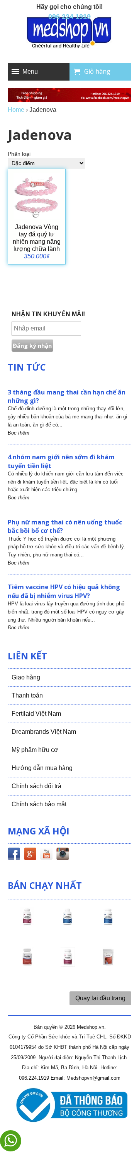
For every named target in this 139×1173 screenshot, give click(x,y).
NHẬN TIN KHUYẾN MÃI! (48, 314)
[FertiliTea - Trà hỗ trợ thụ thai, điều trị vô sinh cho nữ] (108, 964)
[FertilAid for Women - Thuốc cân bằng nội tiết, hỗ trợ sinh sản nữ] (27, 964)
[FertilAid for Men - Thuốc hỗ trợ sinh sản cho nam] (108, 923)
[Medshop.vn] (69, 33)
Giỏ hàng (97, 71)
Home (16, 109)
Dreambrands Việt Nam (44, 731)
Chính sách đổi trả (36, 786)
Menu (30, 71)
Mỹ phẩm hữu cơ (35, 750)
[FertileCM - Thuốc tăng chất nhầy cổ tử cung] (67, 964)
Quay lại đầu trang (100, 998)
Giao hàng (26, 677)
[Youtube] (46, 855)
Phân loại (19, 154)
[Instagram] (62, 855)
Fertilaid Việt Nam (36, 713)
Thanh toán (27, 695)
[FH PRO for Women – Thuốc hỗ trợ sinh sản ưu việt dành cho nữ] (27, 923)
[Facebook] (14, 855)
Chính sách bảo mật (39, 804)
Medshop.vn (90, 1027)
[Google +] (30, 855)
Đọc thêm (18, 433)
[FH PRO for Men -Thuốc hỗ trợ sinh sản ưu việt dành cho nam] (67, 923)
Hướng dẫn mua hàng (42, 768)
